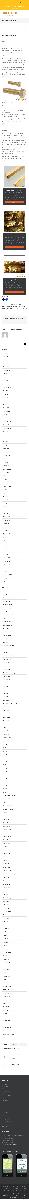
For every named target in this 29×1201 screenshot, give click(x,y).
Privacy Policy (5, 1124)
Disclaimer (4, 1126)
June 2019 (5, 503)
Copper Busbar (7, 823)
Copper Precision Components (11, 874)
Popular (6, 1044)
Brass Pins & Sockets (8, 690)
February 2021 (6, 452)
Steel (4, 1003)
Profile (4, 979)
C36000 (5, 778)
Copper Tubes (6, 894)
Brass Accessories (7, 625)
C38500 (5, 785)
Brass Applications (7, 635)
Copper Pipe (6, 863)
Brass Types (6, 720)
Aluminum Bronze (7, 604)
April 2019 (5, 510)
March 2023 (6, 367)
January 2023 (6, 373)
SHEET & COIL (7, 990)
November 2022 (7, 380)
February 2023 (6, 370)
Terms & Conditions (7, 1121)
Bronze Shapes (7, 737)
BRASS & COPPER (7, 621)
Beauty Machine (8, 1193)
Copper (5, 812)
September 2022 (7, 387)
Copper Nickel (6, 853)
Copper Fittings (7, 840)
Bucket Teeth (21, 1193)
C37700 (5, 782)
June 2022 (5, 397)
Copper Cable (6, 826)
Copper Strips (6, 887)
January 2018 (6, 561)
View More (14, 202)
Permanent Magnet (8, 1195)
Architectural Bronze (8, 615)
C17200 (5, 758)
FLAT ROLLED (6, 928)
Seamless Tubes (7, 986)
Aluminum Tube (7, 611)
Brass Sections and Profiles (10, 703)
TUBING (5, 1017)
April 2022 (5, 404)
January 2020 (6, 479)
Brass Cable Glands (8, 649)
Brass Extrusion (5, 1091)
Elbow (4, 915)
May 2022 (5, 401)
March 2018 (6, 554)
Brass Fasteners (5, 308)
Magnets (15, 1193)
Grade (4, 932)
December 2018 (7, 523)
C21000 (5, 765)
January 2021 (6, 455)
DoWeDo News (7, 911)
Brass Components (22, 306)
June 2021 (5, 438)
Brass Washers (7, 724)
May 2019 (5, 506)
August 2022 (6, 390)
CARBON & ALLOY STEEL (9, 795)
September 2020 (7, 469)
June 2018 (5, 544)
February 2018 (6, 557)
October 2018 (6, 530)
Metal (4, 949)
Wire (4, 1037)
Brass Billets (6, 642)
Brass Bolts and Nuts (12, 306)
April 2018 (5, 551)
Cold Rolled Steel (7, 805)
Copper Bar (6, 819)
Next (25, 29)
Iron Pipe (5, 945)
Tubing (5, 1013)
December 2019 (7, 482)
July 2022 (5, 394)
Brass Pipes (6, 693)
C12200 (5, 751)
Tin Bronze (6, 1010)
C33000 (5, 775)
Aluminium (6, 594)
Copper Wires (6, 901)
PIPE (4, 966)
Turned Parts (6, 1030)
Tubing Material (7, 1020)
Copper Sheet (6, 884)
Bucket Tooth (17, 1195)
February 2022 (6, 411)
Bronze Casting (7, 730)
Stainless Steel (6, 996)
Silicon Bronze (6, 993)
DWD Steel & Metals (14, 1064)
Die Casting (6, 908)
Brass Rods (6, 696)
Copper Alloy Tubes (8, 816)
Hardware (5, 935)
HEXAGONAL (6, 938)
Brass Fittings (5, 1089)
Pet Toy (9, 1197)
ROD (4, 983)
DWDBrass (6, 304)
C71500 (5, 792)
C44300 (5, 788)
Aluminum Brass (7, 601)
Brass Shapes (6, 707)
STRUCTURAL (6, 1007)
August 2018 (6, 537)
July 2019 (5, 499)
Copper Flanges (7, 843)
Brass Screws (6, 700)
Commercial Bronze (8, 809)
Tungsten (5, 1024)
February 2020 (6, 476)
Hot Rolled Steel (7, 942)
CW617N (5, 904)
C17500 (5, 761)
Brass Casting (6, 652)
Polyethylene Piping (8, 976)
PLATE (5, 972)
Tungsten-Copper (7, 1027)
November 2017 (7, 568)
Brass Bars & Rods (6, 1093)
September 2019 (7, 493)
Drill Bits (14, 1197)
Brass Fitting (12, 308)
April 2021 (5, 445)
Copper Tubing (7, 898)
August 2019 (6, 496)
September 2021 (7, 428)
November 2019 (7, 486)
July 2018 (5, 540)
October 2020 (6, 465)
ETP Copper (6, 918)
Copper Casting (7, 829)
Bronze (5, 727)
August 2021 (6, 431)
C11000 (5, 744)
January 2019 (6, 520)
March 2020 (6, 472)
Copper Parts (6, 860)
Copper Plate (6, 867)
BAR (4, 618)
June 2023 (5, 356)
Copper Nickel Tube (8, 857)
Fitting (4, 925)
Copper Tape (6, 891)
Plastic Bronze (6, 969)
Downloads (4, 1117)
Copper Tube (12, 1057)
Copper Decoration (8, 836)
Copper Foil (6, 846)
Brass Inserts (6, 679)
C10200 (5, 741)
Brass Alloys (6, 628)
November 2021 (7, 421)
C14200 (5, 754)
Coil (4, 802)
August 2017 (6, 578)
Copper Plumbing (7, 870)
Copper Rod (6, 877)
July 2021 (5, 435)
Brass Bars (6, 638)
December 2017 (7, 564)
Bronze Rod (6, 734)
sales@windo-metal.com (11, 1144)
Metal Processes (7, 962)
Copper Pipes (5, 1086)
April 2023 (5, 363)
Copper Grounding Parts (9, 850)
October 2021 (6, 425)
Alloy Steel (5, 591)
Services (4, 1114)
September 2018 (7, 534)
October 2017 (6, 571)
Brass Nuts (6, 683)
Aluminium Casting (8, 598)
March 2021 (6, 448)
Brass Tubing (6, 717)
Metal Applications (7, 952)
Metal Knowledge (7, 955)
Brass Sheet (6, 710)
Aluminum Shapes (7, 608)
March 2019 (6, 513)
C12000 (5, 748)
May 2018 (5, 547)
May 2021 (5, 442)
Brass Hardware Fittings (9, 673)
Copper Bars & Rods (7, 1096)
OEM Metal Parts (21, 1197)
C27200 (5, 771)
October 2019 (6, 489)
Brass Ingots (6, 676)
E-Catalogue (5, 1112)
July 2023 (5, 353)
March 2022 (6, 407)
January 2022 (6, 414)
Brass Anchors (7, 632)
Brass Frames (6, 669)
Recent (14, 1044)
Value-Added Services (8, 1034)
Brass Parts (18, 308)
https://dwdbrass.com (9, 1146)
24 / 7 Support (5, 1119)
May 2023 (5, 360)
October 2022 (6, 384)
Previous (20, 29)
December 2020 (7, 459)
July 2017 (5, 581)
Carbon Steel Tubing (8, 799)
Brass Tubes (6, 713)
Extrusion (5, 921)
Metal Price (6, 959)
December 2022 (7, 377)
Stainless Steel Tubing (8, 1000)
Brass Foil (5, 666)
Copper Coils (6, 833)
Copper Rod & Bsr (7, 880)
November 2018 (7, 527)
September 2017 (7, 574)
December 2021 (7, 418)
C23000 (5, 768)
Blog (3, 1110)
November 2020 (7, 462)
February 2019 (6, 517)
